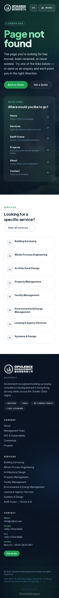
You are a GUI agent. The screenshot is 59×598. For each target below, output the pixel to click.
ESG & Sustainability (14, 435)
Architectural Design (15, 472)
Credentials (10, 440)
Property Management (16, 477)
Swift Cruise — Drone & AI (18, 501)
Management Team (14, 430)
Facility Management (15, 482)
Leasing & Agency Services (19, 491)
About (7, 425)
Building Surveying (14, 462)
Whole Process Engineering (19, 467)
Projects (8, 445)
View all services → (19, 227)
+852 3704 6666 (13, 529)
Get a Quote (41, 84)
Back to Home (16, 84)
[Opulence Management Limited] (15, 8)
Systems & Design (13, 496)
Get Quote (12, 553)
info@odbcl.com (13, 521)
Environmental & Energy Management (24, 487)
